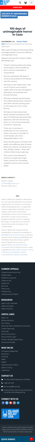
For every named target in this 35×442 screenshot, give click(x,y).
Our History (5, 323)
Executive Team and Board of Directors (15, 326)
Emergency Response (9, 351)
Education (5, 354)
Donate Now (17, 7)
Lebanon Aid (6, 280)
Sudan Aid (5, 283)
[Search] (20, 2)
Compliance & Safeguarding (14, 392)
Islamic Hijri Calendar (9, 303)
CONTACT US (7, 375)
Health (3, 362)
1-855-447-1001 (9, 383)
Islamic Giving (6, 367)
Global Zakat (6, 275)
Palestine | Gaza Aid (8, 278)
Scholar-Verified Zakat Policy (12, 339)
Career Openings (7, 329)
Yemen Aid (5, 289)
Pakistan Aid (6, 291)
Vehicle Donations (8, 334)
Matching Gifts (7, 309)
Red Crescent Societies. (18, 255)
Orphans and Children (9, 294)
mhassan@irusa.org (9, 183)
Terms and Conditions (23, 390)
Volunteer (5, 331)
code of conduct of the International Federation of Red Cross (17, 252)
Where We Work (7, 320)
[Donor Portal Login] (25, 2)
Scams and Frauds (8, 342)
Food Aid (4, 357)
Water (3, 359)
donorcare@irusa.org (12, 386)
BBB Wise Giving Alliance (14, 235)
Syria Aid (4, 286)
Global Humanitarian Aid (10, 272)
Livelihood (5, 370)
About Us (4, 318)
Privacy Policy (9, 390)
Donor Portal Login (8, 337)
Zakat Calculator (7, 306)
